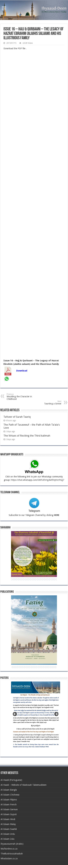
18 (48, 667)
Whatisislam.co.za (9, 858)
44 (54, 579)
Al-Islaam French (9, 804)
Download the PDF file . (15, 48)
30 (21, 579)
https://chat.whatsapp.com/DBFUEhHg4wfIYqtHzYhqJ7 (37, 480)
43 (52, 579)
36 (35, 579)
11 (31, 667)
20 (53, 667)
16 (43, 667)
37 (37, 579)
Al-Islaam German (9, 809)
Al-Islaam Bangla (9, 790)
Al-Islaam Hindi (8, 819)
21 (55, 667)
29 (18, 579)
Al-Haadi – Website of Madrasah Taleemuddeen (23, 785)
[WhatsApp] (6, 379)
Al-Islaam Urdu (8, 834)
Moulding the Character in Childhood (19, 396)
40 (45, 579)
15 (41, 667)
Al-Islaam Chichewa (10, 794)
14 (39, 667)
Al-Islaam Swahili (9, 829)
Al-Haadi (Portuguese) (11, 780)
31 (23, 579)
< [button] (15, 714)
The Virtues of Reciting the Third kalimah (26, 435)
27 (14, 579)
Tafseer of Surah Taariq (17, 416)
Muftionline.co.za (9, 848)
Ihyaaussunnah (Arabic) (12, 844)
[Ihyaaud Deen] (34, 10)
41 (47, 579)
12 (34, 667)
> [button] (56, 714)
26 (11, 579)
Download (21, 370)
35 (33, 579)
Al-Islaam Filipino (9, 799)
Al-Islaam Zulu (7, 839)
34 (30, 579)
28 (16, 579)
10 (29, 667)
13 (36, 667)
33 (28, 579)
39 (42, 579)
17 (46, 667)
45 (56, 579)
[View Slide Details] (35, 716)
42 (49, 579)
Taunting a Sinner (52, 402)
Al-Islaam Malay (8, 824)
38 (40, 579)
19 (50, 667)
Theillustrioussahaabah (12, 853)
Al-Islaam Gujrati (9, 814)
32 (26, 579)
